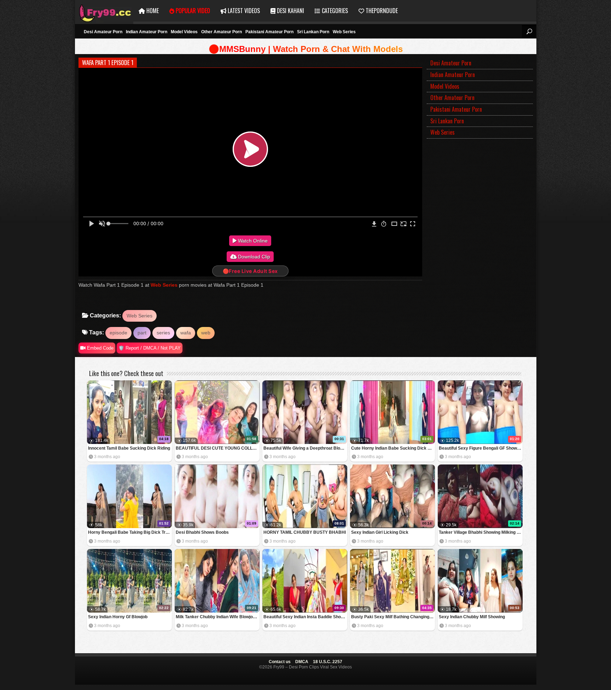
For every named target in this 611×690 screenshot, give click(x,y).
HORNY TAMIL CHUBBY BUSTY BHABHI (304, 532)
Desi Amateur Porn (103, 31)
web (205, 332)
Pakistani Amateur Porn (269, 31)
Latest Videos (243, 10)
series (163, 332)
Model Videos (184, 31)
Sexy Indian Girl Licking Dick (379, 532)
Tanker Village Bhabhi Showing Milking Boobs (481, 532)
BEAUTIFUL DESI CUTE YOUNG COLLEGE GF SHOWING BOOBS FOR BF (218, 448)
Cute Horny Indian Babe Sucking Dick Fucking (393, 448)
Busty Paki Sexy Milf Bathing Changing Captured (393, 616)
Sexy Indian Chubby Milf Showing (472, 616)
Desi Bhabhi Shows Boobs (202, 532)
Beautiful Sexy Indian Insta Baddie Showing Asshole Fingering (305, 616)
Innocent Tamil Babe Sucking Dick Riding (129, 448)
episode (118, 332)
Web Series (344, 31)
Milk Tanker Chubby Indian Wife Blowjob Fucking (218, 616)
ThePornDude (381, 10)
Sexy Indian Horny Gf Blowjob (117, 616)
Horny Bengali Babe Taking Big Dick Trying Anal (130, 532)
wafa (185, 332)
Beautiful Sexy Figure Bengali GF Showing (481, 448)
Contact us (280, 661)
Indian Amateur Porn (146, 31)
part (142, 332)
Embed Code (100, 348)
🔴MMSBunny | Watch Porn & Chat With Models (306, 49)
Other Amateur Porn (221, 31)
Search (529, 31)
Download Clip (253, 256)
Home (152, 10)
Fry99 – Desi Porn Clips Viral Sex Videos (104, 11)
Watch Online (252, 241)
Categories (334, 10)
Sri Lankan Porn (313, 31)
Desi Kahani (289, 10)
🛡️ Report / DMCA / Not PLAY (149, 348)
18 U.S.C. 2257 (327, 661)
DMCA (301, 661)
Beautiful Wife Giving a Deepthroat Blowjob (305, 448)
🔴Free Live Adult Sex (250, 271)
